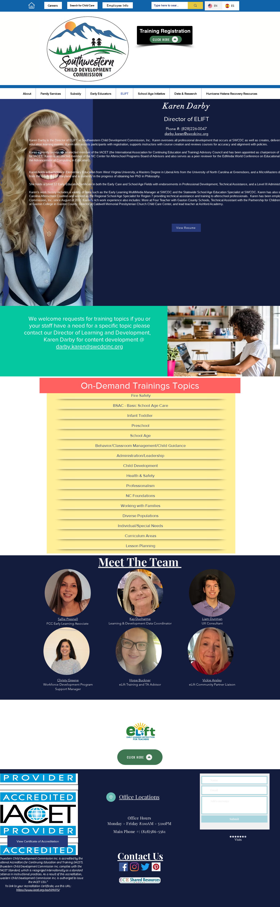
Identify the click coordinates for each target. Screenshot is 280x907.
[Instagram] (134, 866)
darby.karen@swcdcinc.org (89, 346)
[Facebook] (123, 866)
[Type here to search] (195, 5)
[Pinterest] (156, 866)
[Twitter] (145, 866)
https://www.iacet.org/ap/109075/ (38, 890)
